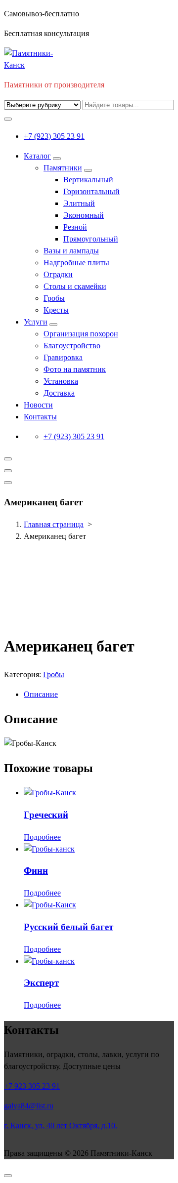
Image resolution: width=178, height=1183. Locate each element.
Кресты (56, 310)
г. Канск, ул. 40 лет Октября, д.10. (60, 1125)
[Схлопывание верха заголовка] (8, 482)
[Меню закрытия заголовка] (8, 470)
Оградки (58, 274)
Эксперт (41, 983)
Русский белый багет (68, 927)
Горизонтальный (91, 191)
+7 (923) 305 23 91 (54, 136)
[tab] (99, 694)
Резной (75, 227)
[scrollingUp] (8, 1175)
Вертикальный (88, 179)
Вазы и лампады (71, 250)
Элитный (79, 203)
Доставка (59, 393)
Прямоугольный (90, 239)
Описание (41, 694)
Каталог (37, 156)
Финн (36, 870)
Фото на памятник (75, 369)
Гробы (54, 298)
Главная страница (54, 524)
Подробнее (42, 837)
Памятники (63, 167)
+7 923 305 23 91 (32, 1086)
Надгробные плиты (76, 262)
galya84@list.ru (28, 1105)
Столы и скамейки (75, 286)
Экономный (83, 215)
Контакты (40, 416)
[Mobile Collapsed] (57, 158)
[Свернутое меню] (8, 458)
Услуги (35, 322)
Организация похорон (81, 333)
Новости (38, 405)
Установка (61, 381)
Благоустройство (72, 345)
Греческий (46, 815)
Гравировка (63, 357)
